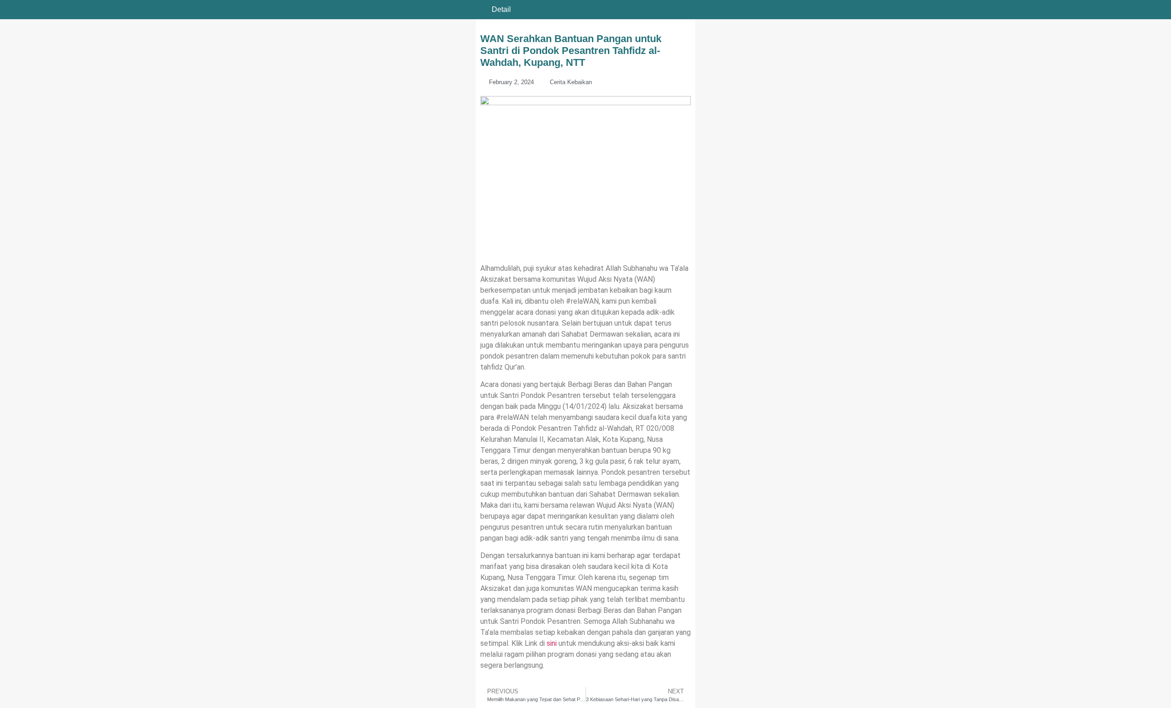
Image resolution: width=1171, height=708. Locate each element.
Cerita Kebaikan (571, 82)
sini (552, 643)
